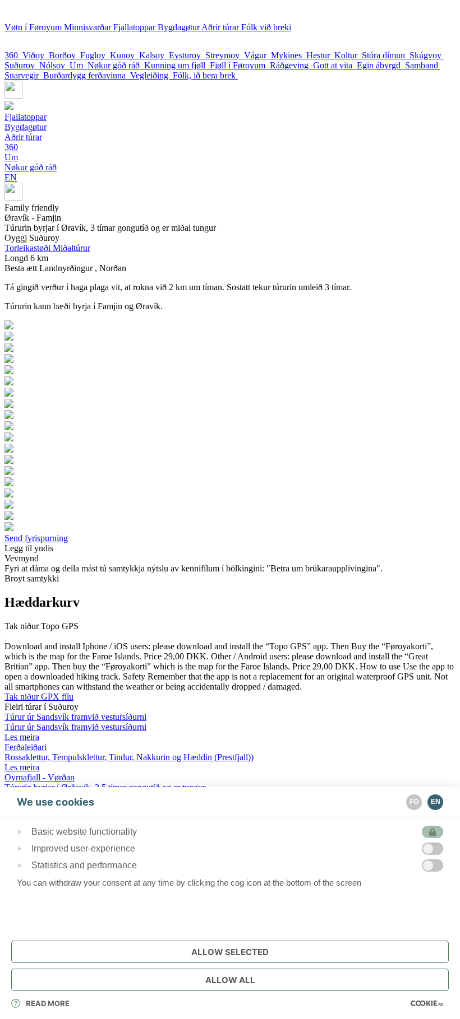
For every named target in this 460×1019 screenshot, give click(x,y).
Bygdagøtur (179, 27)
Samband (422, 65)
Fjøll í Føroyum (240, 65)
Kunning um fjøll (177, 65)
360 (13, 55)
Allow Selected (230, 952)
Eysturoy (187, 55)
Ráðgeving (291, 65)
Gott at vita (335, 65)
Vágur (257, 55)
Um (79, 65)
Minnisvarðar (88, 27)
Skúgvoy (427, 55)
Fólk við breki (266, 27)
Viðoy (35, 55)
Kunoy (124, 55)
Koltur (348, 55)
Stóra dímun (386, 55)
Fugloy (95, 55)
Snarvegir (23, 75)
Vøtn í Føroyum (34, 27)
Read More (48, 1003)
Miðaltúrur (47, 248)
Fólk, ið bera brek (205, 75)
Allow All (230, 980)
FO (414, 802)
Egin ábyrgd (381, 65)
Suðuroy (21, 65)
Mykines (288, 55)
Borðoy (64, 55)
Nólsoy (54, 65)
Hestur (320, 55)
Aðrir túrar (221, 27)
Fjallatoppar (135, 27)
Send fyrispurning (36, 538)
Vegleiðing (151, 75)
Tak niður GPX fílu (38, 696)
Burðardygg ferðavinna (86, 75)
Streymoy (224, 55)
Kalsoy (154, 55)
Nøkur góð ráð (116, 65)
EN (10, 177)
